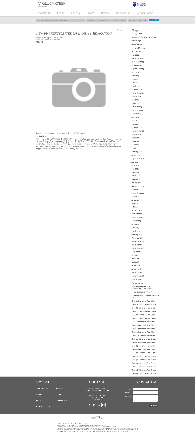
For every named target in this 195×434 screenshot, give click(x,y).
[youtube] (99, 405)
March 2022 (136, 148)
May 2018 (135, 259)
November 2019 (138, 214)
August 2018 (136, 252)
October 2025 (137, 65)
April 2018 (135, 262)
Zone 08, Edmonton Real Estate (144, 318)
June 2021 (135, 165)
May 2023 (135, 124)
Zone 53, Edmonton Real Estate (143, 363)
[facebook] (90, 405)
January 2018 (136, 269)
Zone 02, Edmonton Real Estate (144, 304)
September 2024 (138, 93)
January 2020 (137, 210)
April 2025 (135, 83)
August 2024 (136, 96)
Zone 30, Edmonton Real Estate (144, 360)
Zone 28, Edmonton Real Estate (144, 353)
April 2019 (135, 228)
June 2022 (135, 138)
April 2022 (135, 145)
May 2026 (135, 55)
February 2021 (137, 179)
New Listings (136, 41)
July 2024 (135, 100)
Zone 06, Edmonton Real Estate (144, 311)
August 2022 (136, 134)
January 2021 (136, 183)
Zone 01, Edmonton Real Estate (143, 301)
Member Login (43, 406)
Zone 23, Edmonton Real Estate (143, 346)
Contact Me (62, 400)
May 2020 (135, 203)
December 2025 (138, 58)
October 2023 (137, 107)
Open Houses (137, 44)
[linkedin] (94, 405)
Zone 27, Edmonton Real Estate (143, 349)
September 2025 (138, 69)
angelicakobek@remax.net (96, 391)
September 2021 (138, 159)
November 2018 (138, 241)
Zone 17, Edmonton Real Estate (143, 336)
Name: (128, 389)
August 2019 (136, 221)
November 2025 (138, 62)
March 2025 (136, 86)
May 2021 (135, 169)
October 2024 (137, 89)
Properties (42, 388)
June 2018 (135, 255)
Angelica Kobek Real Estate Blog (144, 37)
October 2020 (137, 190)
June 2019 (135, 224)
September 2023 (138, 110)
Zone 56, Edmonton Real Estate (144, 370)
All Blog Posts (137, 34)
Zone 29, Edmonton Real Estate (50, 39)
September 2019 (138, 217)
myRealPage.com (97, 418)
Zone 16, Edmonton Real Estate (143, 332)
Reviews (105, 13)
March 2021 (136, 176)
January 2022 (136, 155)
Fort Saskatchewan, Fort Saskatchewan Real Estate (142, 288)
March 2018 (136, 266)
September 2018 (138, 248)
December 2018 (138, 238)
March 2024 (136, 103)
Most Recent (136, 51)
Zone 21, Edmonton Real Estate (143, 342)
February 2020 (137, 207)
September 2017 (138, 276)
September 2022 (138, 131)
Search (154, 20)
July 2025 (135, 72)
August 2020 (136, 197)
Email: (127, 393)
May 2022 (135, 141)
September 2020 (138, 193)
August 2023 (136, 114)
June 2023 (135, 121)
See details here (41, 136)
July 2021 (135, 162)
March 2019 (136, 231)
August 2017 (136, 279)
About (90, 13)
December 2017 (137, 272)
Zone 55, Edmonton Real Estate (143, 367)
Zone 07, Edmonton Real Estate (143, 315)
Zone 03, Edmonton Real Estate (144, 308)
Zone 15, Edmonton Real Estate (143, 329)
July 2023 (135, 117)
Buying (59, 388)
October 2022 (137, 127)
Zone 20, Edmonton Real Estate (144, 339)
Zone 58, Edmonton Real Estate (144, 373)
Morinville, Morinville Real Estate (143, 292)
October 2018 (137, 245)
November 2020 (138, 186)
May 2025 (135, 79)
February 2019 (137, 234)
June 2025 (135, 76)
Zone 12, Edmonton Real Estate (143, 322)
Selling (40, 394)
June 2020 (135, 200)
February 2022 (137, 152)
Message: (127, 396)
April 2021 (135, 172)
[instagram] (103, 405)
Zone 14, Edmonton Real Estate (143, 325)
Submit (153, 405)
